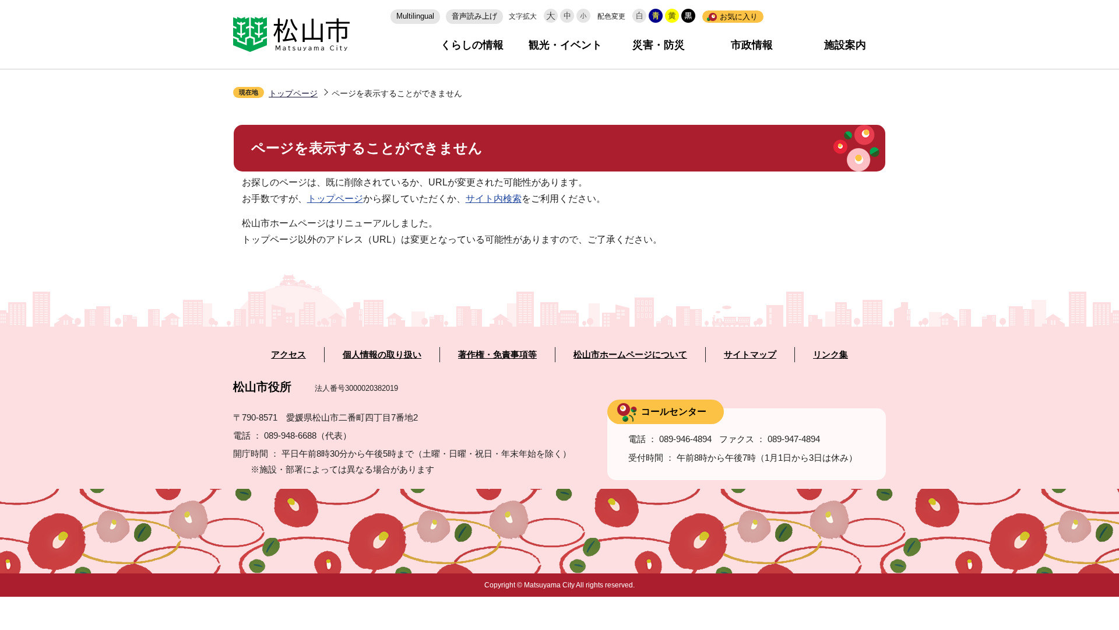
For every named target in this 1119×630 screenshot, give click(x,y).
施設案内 (845, 45)
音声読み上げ (474, 16)
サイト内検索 (494, 199)
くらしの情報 (472, 45)
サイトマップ (750, 354)
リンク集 (830, 354)
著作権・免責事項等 (497, 354)
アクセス (288, 354)
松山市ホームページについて (630, 354)
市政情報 (752, 45)
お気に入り (739, 16)
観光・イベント (565, 45)
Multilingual (415, 16)
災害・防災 (658, 45)
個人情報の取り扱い (382, 354)
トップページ (293, 93)
